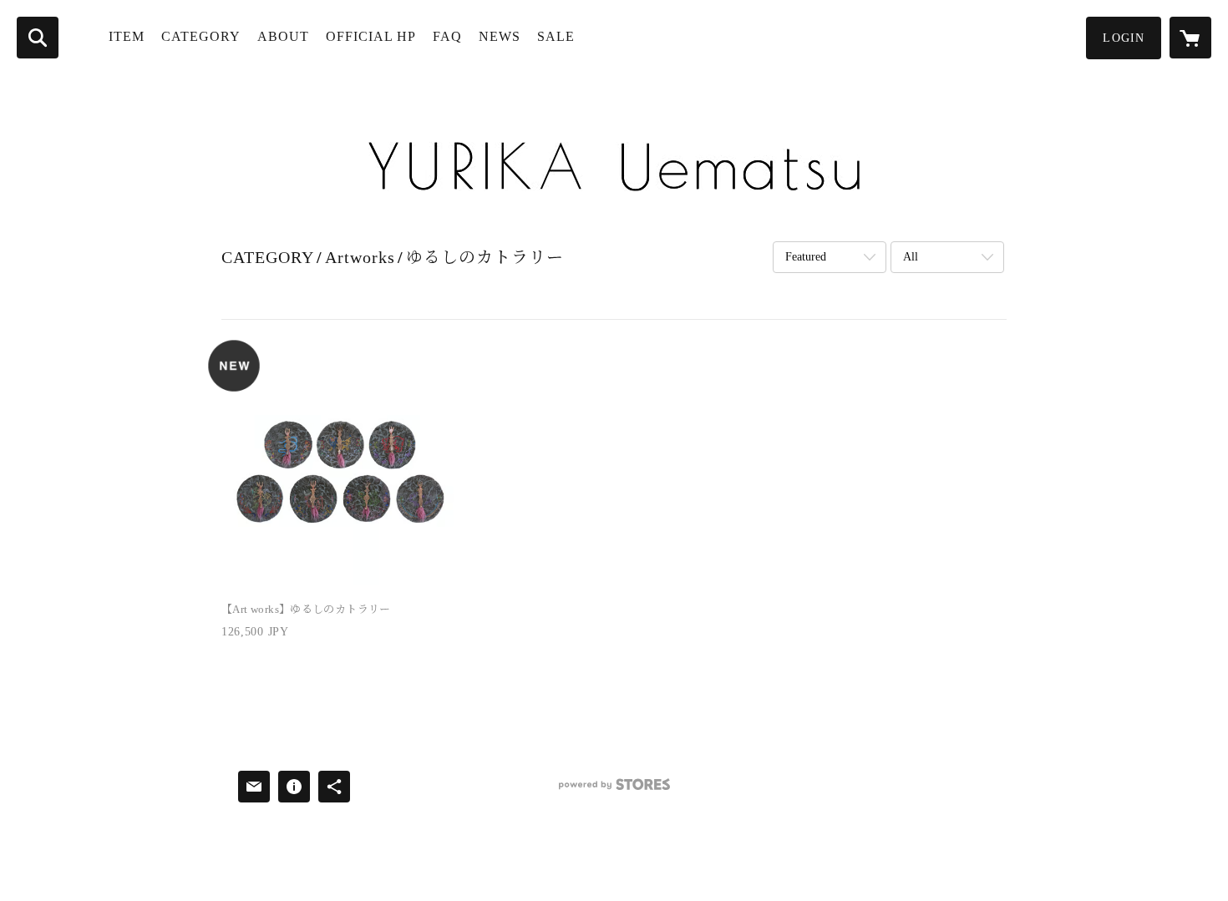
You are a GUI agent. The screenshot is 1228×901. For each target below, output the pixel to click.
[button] (1123, 38)
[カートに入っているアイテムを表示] (1190, 37)
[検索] (37, 37)
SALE (556, 36)
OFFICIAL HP (371, 36)
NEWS (499, 36)
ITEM (127, 36)
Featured (805, 257)
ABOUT (283, 36)
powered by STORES (614, 790)
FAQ (447, 36)
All (910, 257)
